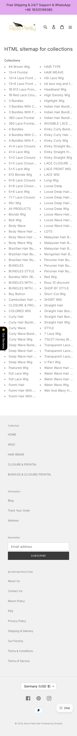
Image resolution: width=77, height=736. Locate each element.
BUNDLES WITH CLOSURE (28, 282)
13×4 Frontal (18, 72)
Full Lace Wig (18, 373)
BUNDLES (16, 265)
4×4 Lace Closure (22, 146)
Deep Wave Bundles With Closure (33, 345)
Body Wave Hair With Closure (31, 231)
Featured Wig (18, 368)
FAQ (10, 611)
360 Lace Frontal (21, 118)
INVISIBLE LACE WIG (59, 123)
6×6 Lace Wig (19, 192)
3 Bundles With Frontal (25, 112)
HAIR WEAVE (54, 72)
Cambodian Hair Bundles (27, 299)
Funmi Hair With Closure (27, 390)
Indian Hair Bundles (58, 106)
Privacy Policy (17, 621)
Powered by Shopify (51, 723)
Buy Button (17, 294)
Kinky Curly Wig (56, 140)
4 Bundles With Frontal (25, 140)
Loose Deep (53, 186)
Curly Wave (17, 328)
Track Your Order (19, 510)
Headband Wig (55, 89)
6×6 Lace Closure (22, 180)
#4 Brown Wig (19, 67)
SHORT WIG (53, 299)
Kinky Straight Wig (58, 157)
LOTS (48, 231)
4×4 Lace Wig (19, 152)
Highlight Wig (54, 101)
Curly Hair (16, 317)
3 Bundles (16, 101)
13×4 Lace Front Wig (24, 78)
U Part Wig (52, 362)
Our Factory (15, 641)
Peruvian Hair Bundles (60, 260)
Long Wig (51, 180)
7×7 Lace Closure (22, 197)
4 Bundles (16, 129)
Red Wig (50, 277)
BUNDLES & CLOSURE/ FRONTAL (29, 474)
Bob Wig (15, 220)
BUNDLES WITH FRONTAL (28, 288)
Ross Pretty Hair (32, 723)
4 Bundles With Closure (26, 135)
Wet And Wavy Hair (58, 390)
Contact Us (15, 591)
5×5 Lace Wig (19, 169)
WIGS (11, 444)
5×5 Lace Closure (22, 157)
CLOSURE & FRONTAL (25, 305)
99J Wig (15, 203)
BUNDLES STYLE (21, 271)
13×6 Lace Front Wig (24, 84)
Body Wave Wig (20, 243)
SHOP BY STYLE (56, 288)
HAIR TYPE (52, 67)
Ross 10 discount (56, 282)
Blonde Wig (17, 214)
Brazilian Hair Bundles (25, 248)
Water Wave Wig (56, 385)
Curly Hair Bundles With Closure (32, 322)
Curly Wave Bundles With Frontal (33, 334)
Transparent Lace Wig (60, 356)
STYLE (49, 328)
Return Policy (16, 601)
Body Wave (17, 226)
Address (13, 520)
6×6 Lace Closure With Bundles (32, 186)
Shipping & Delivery (20, 631)
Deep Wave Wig (20, 362)
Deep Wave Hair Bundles (27, 351)
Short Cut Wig (55, 294)
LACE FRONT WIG (57, 169)
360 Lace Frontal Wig (25, 123)
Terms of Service (19, 661)
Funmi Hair (16, 385)
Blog (11, 500)
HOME (12, 434)
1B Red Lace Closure (24, 95)
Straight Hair (53, 305)
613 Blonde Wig (20, 175)
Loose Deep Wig (56, 209)
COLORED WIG (20, 311)
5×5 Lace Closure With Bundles (32, 163)
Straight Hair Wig (57, 322)
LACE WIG (52, 175)
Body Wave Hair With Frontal (30, 237)
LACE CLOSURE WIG (59, 163)
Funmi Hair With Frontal (26, 396)
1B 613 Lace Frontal (23, 89)
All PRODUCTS (20, 209)
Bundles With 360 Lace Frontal (31, 277)
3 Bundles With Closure (26, 106)
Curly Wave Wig (20, 339)
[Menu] (70, 27)
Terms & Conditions (20, 651)
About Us (14, 581)
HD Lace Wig (54, 78)
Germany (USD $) (37, 686)
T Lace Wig (52, 334)
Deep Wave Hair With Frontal (30, 356)
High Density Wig (57, 95)
